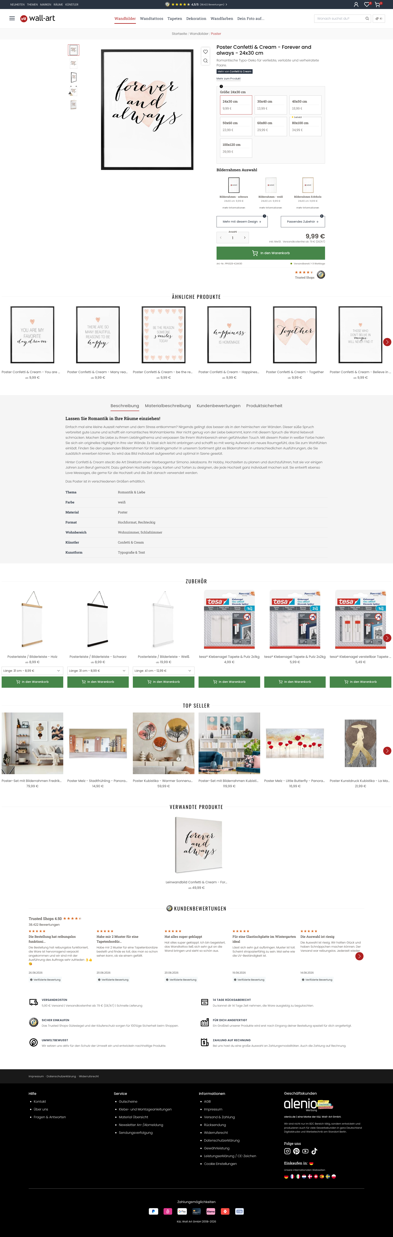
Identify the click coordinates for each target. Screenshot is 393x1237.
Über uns (41, 1109)
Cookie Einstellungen (220, 1163)
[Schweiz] (316, 1176)
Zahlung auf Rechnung (232, 1040)
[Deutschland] (286, 1176)
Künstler (71, 4)
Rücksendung (215, 1125)
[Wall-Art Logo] (37, 18)
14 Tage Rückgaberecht (232, 1000)
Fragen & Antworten (50, 1117)
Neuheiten (17, 4)
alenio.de (290, 1117)
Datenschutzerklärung (61, 1076)
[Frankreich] (292, 1176)
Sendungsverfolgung (136, 1132)
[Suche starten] (367, 19)
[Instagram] (287, 1151)
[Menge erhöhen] (245, 237)
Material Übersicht (133, 1117)
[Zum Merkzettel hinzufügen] (205, 51)
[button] (147, 109)
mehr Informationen (233, 207)
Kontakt (40, 1101)
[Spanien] (322, 1176)
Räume (58, 4)
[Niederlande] (304, 1176)
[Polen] (334, 1176)
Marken (45, 4)
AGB (207, 1101)
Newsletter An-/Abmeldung (141, 1125)
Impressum (36, 1076)
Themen (32, 4)
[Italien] (298, 1176)
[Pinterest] (296, 1151)
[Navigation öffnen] (12, 18)
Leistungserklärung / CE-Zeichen (230, 1156)
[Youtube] (305, 1151)
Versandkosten (54, 1000)
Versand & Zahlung (219, 1117)
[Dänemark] (310, 1176)
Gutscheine (128, 1101)
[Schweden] (328, 1176)
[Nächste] (387, 342)
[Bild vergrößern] (205, 60)
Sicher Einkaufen (55, 1020)
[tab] (125, 406)
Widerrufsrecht (89, 1076)
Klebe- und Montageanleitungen (145, 1109)
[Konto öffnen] (356, 4)
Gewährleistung (216, 1148)
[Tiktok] (314, 1151)
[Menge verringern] (221, 237)
